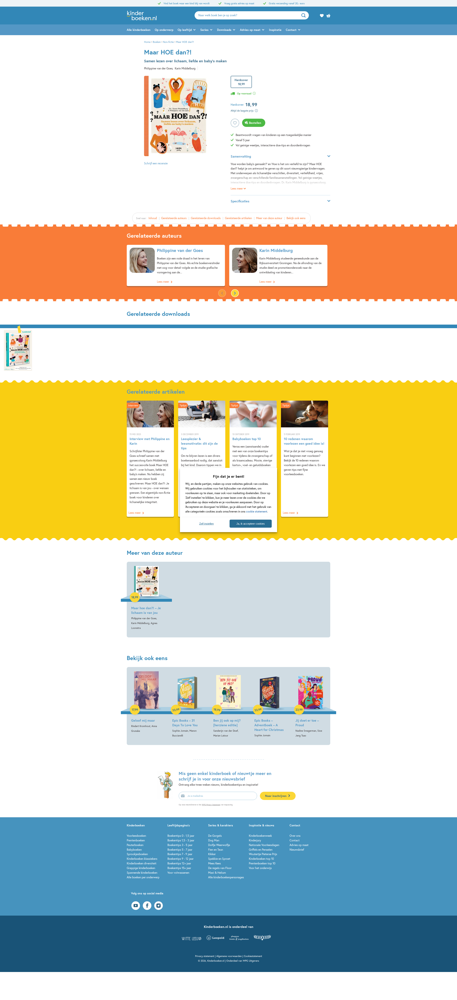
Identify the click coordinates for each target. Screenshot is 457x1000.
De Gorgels (215, 835)
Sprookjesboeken (137, 854)
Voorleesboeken (136, 835)
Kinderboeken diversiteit (141, 863)
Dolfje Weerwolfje (219, 845)
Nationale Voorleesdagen (264, 845)
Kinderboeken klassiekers (142, 858)
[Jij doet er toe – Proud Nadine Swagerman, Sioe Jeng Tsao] (310, 704)
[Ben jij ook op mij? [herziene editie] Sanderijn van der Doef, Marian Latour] (228, 704)
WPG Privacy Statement (211, 805)
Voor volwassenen (178, 872)
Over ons (295, 835)
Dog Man (213, 840)
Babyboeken (134, 849)
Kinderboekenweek (260, 835)
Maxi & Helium (217, 872)
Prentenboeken (136, 840)
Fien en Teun (215, 849)
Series (204, 30)
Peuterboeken (135, 845)
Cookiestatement (253, 956)
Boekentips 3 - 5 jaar (179, 845)
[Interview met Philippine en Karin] (150, 459)
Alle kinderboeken (138, 30)
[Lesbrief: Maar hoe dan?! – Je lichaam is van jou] (18, 349)
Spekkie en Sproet (219, 858)
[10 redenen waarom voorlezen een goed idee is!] (304, 459)
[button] (235, 293)
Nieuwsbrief (297, 849)
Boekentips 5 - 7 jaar (179, 849)
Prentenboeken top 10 (262, 863)
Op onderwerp (164, 30)
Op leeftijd (185, 30)
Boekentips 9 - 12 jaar (180, 858)
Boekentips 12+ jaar (179, 863)
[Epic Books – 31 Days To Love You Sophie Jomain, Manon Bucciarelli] (187, 704)
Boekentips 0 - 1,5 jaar (180, 835)
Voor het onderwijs (260, 868)
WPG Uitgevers (251, 960)
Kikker (212, 854)
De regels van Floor (220, 868)
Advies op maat (250, 30)
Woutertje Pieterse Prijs (263, 854)
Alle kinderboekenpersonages (226, 877)
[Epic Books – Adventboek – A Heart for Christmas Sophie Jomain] (269, 704)
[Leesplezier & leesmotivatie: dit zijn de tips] (201, 459)
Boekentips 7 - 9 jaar (179, 854)
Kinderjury (255, 840)
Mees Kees (214, 863)
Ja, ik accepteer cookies (250, 523)
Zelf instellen (206, 523)
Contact (291, 30)
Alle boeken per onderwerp (143, 877)
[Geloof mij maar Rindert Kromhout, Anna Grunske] (146, 702)
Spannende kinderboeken (142, 872)
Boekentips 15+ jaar (179, 868)
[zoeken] (304, 15)
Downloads (224, 30)
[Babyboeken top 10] (253, 459)
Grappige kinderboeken (141, 868)
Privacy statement (204, 956)
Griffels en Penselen (260, 849)
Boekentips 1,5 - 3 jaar (180, 840)
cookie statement (256, 511)
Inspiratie (275, 30)
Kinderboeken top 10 (261, 858)
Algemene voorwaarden (229, 956)
